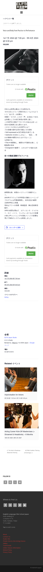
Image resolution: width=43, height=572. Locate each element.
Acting (6, 297)
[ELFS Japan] (21, 5)
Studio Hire (6, 539)
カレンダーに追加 (14, 227)
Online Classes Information (11, 548)
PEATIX (30, 95)
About (5, 534)
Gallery (5, 543)
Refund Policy (7, 550)
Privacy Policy (7, 552)
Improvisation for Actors (14, 394)
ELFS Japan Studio (10, 337)
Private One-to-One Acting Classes (14, 541)
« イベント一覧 (8, 18)
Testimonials (7, 545)
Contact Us (6, 537)
